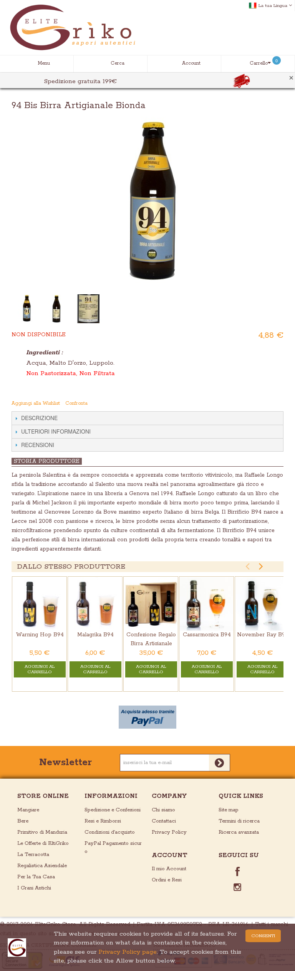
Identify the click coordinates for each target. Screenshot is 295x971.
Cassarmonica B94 (207, 634)
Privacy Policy (169, 832)
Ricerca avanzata (239, 832)
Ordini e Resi (167, 880)
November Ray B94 (262, 634)
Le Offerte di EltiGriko (43, 843)
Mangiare (28, 810)
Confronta (76, 403)
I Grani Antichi (34, 888)
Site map (229, 810)
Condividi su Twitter (278, 404)
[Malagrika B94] (95, 604)
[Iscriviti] (219, 762)
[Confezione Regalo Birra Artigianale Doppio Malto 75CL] (150, 604)
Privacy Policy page (127, 952)
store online (43, 796)
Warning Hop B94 (40, 634)
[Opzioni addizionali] (147, 717)
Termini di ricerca (239, 821)
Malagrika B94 (95, 634)
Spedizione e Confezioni (113, 810)
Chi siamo (163, 810)
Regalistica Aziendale (42, 866)
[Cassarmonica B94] (206, 604)
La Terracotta (33, 854)
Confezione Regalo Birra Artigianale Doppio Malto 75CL (151, 643)
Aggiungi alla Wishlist (36, 403)
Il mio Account (169, 869)
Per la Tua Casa (36, 877)
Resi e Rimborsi (103, 821)
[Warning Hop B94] (39, 604)
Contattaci (164, 821)
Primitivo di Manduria (42, 832)
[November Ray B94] (262, 604)
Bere (22, 821)
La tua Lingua (273, 5)
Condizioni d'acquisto (110, 832)
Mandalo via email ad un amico (248, 404)
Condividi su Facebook (263, 404)
